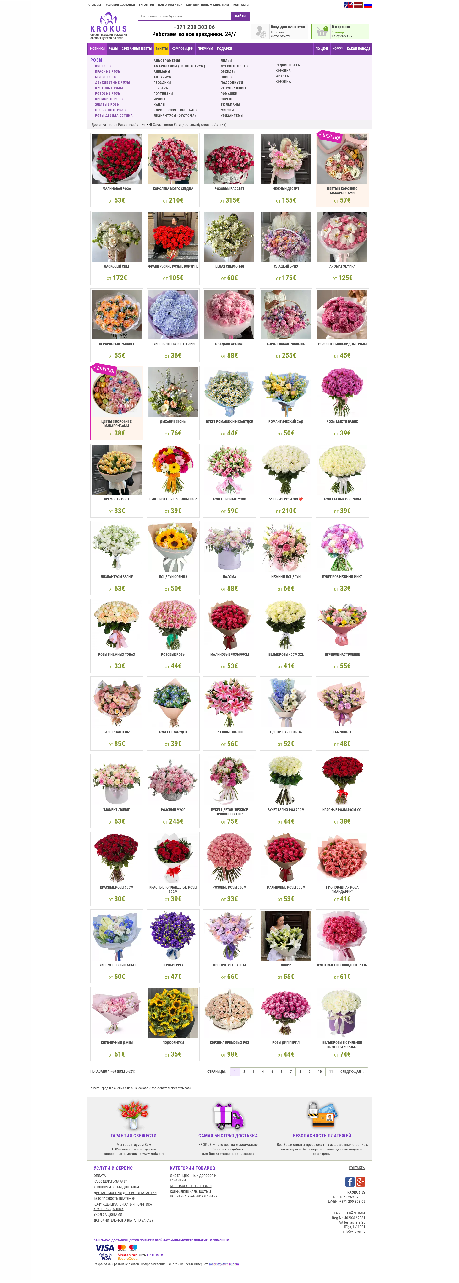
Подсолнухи (232, 83)
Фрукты (283, 76)
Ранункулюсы (233, 88)
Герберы (161, 88)
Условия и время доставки (116, 1187)
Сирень (227, 99)
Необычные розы (110, 110)
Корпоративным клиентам (207, 5)
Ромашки (229, 94)
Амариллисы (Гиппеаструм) (179, 66)
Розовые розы (108, 93)
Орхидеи (228, 72)
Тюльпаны (230, 105)
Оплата (100, 1176)
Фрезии (227, 110)
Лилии (226, 61)
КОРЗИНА (283, 81)
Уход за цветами (108, 1215)
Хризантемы (232, 116)
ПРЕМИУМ (205, 49)
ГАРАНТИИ (146, 5)
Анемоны (162, 72)
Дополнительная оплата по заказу (123, 1220)
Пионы (227, 77)
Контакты (241, 5)
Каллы (160, 105)
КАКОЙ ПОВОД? (358, 49)
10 (320, 1071)
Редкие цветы (288, 65)
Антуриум (163, 77)
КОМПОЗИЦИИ (182, 49)
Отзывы (94, 5)
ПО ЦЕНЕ (322, 49)
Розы (113, 49)
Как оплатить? (170, 5)
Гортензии (163, 94)
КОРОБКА (283, 70)
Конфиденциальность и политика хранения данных (123, 1206)
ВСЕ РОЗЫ (103, 66)
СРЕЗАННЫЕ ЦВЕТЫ (137, 49)
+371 (194, 27)
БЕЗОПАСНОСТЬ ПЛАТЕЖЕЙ (114, 1199)
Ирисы (159, 99)
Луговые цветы (235, 66)
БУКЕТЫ (162, 49)
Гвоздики (162, 83)
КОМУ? (338, 49)
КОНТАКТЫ (357, 1168)
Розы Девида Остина (114, 115)
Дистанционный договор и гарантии (125, 1193)
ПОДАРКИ (224, 49)
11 (331, 1071)
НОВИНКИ (97, 49)
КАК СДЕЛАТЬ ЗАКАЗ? (110, 1181)
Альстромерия (167, 61)
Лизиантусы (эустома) (175, 116)
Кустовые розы (109, 88)
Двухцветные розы (112, 82)
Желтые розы (107, 104)
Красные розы (108, 71)
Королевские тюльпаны (175, 110)
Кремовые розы (109, 99)
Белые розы (106, 77)
